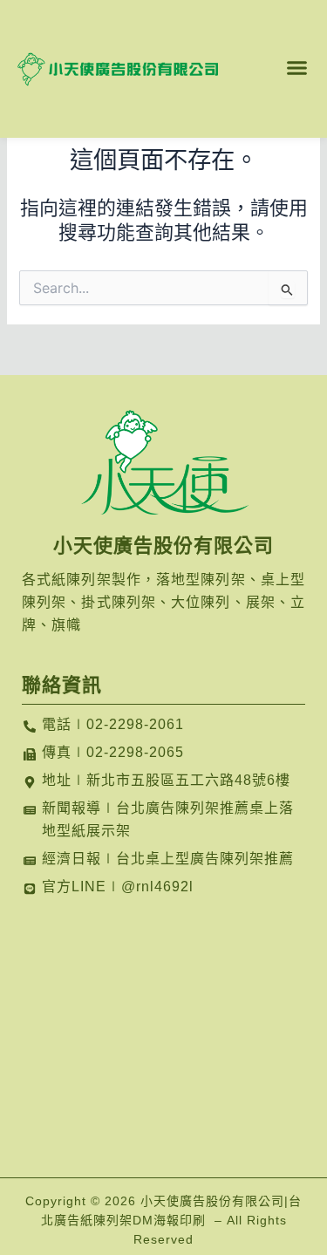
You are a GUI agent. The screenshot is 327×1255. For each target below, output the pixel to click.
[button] (297, 67)
